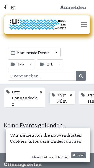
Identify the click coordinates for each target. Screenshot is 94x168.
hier (76, 141)
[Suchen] (81, 76)
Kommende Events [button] (33, 52)
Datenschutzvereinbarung (49, 157)
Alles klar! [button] (78, 155)
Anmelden (73, 7)
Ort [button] (49, 64)
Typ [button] (21, 64)
